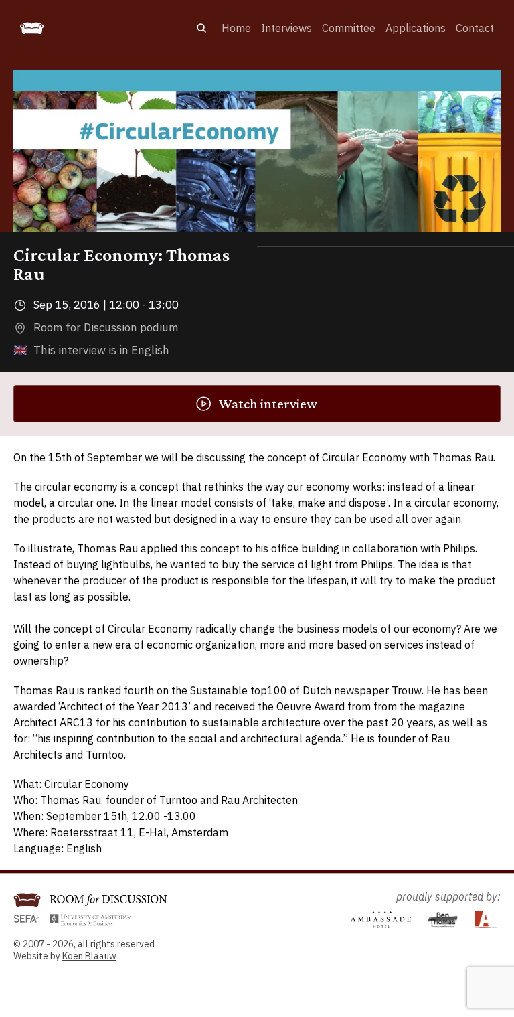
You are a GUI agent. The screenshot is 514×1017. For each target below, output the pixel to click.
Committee (348, 28)
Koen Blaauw (89, 956)
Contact (475, 28)
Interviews (286, 28)
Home (236, 28)
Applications (416, 28)
